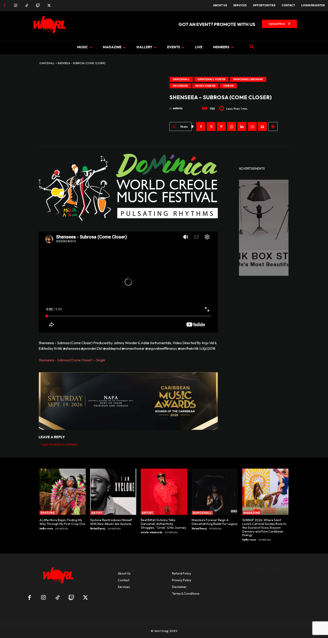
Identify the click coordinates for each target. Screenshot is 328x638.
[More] (273, 126)
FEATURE (48, 512)
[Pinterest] (221, 126)
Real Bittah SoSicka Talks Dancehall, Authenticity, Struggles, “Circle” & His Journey (163, 524)
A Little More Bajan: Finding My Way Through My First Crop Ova (62, 522)
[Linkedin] (241, 126)
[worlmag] (49, 26)
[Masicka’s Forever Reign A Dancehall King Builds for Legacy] (215, 492)
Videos (228, 85)
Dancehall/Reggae (248, 79)
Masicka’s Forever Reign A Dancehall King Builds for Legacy (215, 522)
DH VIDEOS (180, 85)
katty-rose (46, 528)
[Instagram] (15, 5)
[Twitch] (37, 5)
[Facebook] (4, 5)
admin (178, 108)
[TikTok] (26, 5)
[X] (49, 5)
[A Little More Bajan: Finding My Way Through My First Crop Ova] (62, 492)
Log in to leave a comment (59, 444)
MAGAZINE (251, 512)
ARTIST (96, 512)
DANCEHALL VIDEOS (211, 79)
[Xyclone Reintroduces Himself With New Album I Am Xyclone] (113, 492)
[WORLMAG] (57, 576)
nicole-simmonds (151, 532)
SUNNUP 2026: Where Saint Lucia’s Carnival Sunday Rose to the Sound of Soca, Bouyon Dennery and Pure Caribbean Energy (264, 527)
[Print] (262, 126)
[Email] (252, 126)
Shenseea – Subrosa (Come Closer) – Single (72, 360)
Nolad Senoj (97, 528)
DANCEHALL (47, 63)
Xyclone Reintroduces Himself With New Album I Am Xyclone (111, 522)
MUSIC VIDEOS (205, 85)
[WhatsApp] (231, 126)
